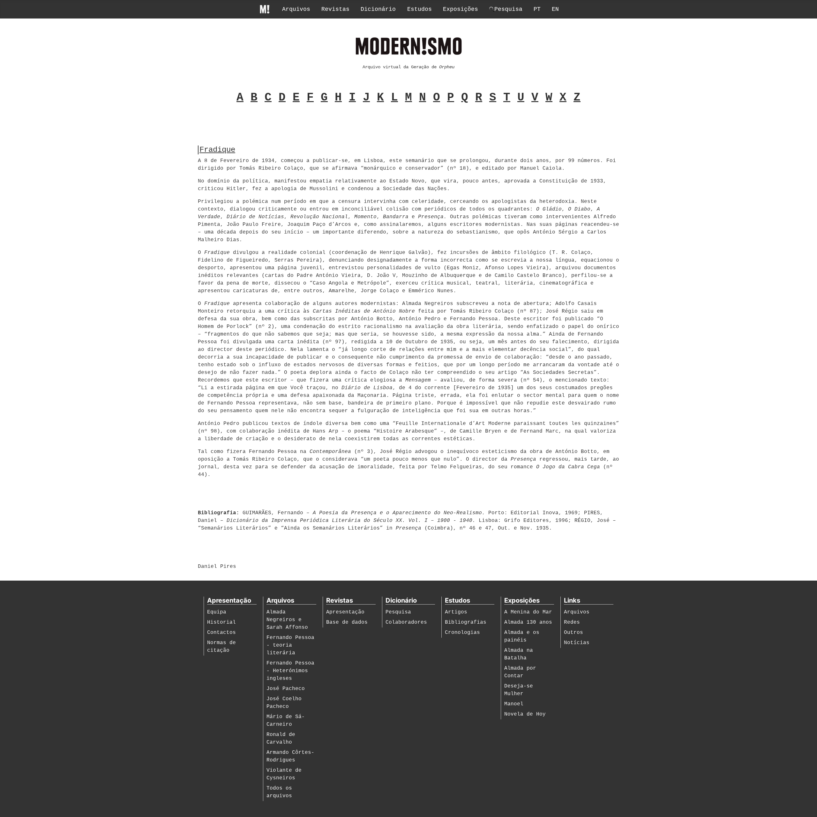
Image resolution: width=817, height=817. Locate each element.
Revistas (335, 9)
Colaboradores (406, 622)
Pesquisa (398, 612)
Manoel (513, 704)
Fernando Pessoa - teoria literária (290, 645)
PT (537, 9)
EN (555, 9)
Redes (572, 622)
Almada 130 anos (528, 622)
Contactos (221, 632)
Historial (221, 622)
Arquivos (296, 9)
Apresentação (345, 612)
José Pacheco (285, 689)
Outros (573, 632)
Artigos (456, 612)
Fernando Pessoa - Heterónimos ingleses (290, 670)
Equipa (216, 612)
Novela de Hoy (525, 714)
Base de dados (347, 622)
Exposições (460, 9)
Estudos (419, 9)
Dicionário (378, 9)
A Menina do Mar (528, 612)
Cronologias (462, 632)
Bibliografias (465, 622)
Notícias (576, 643)
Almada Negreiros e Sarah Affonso (287, 619)
